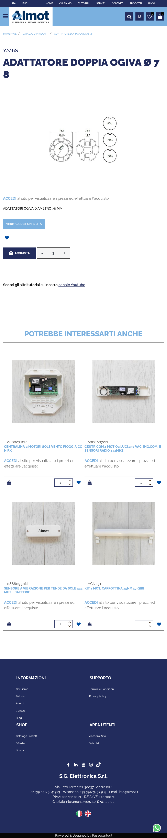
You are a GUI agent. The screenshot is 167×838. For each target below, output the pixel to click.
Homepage (9, 33)
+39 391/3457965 (93, 792)
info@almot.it (128, 792)
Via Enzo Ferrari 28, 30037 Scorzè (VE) (83, 787)
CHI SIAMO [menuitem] (65, 3)
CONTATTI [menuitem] (117, 3)
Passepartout (102, 835)
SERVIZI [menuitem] (100, 3)
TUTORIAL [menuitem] (84, 3)
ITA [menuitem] (14, 3)
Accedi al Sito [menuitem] (97, 736)
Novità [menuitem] (20, 750)
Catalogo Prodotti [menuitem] (26, 736)
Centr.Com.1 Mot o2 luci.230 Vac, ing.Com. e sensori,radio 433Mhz (123, 448)
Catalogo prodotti (35, 33)
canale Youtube (71, 285)
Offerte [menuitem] (20, 743)
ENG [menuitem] (24, 3)
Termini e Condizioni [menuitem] (101, 689)
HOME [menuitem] (49, 3)
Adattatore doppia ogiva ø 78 (73, 33)
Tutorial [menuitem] (20, 696)
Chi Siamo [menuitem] (22, 689)
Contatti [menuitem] (20, 710)
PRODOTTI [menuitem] (136, 3)
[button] (83, 139)
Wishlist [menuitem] (94, 743)
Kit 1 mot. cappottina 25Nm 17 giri (114, 588)
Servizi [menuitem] (20, 703)
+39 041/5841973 (47, 792)
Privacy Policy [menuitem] (97, 696)
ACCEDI (9, 198)
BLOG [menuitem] (151, 3)
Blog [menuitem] (19, 717)
